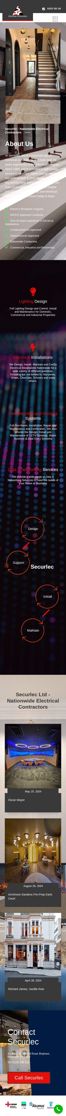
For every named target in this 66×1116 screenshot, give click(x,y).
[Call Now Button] (58, 1109)
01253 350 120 (54, 8)
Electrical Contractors (17, 16)
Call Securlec (29, 1077)
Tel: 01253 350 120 (18, 1062)
